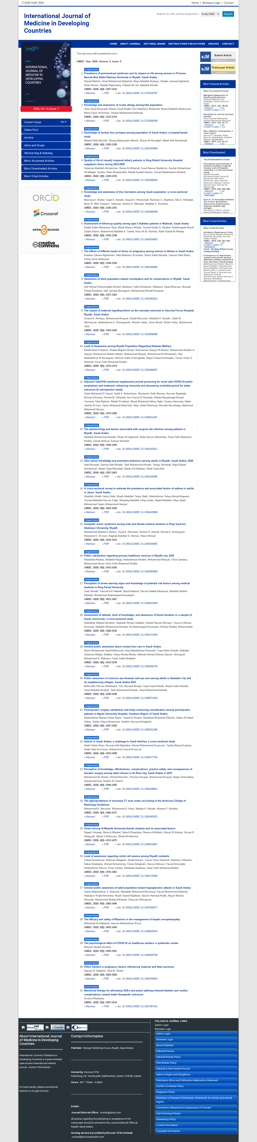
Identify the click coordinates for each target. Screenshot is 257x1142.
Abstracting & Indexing (38, 153)
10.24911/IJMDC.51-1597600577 (139, 907)
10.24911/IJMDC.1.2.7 (214, 110)
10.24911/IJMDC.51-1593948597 (139, 370)
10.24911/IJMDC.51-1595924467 (139, 844)
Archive (28, 137)
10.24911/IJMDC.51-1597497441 (139, 1006)
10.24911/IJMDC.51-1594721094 (139, 635)
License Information (167, 1125)
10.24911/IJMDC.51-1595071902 (139, 698)
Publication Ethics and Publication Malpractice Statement (187, 1080)
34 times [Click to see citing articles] (218, 250)
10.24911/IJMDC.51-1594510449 (139, 603)
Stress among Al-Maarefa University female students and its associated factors (129, 828)
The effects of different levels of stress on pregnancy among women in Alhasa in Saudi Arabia (139, 251)
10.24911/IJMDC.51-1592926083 (139, 239)
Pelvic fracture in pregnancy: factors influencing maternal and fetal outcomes (129, 967)
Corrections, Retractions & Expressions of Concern (183, 1107)
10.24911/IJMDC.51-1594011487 (139, 417)
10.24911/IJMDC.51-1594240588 (139, 512)
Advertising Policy (166, 1119)
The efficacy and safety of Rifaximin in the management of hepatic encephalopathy (132, 919)
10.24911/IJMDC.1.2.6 (214, 127)
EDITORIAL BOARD (154, 43)
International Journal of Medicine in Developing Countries (57, 23)
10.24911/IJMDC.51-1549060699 (213, 246)
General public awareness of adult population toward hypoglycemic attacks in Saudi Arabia (137, 888)
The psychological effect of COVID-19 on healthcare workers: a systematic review (131, 943)
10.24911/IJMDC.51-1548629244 (139, 931)
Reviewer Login (212, 2)
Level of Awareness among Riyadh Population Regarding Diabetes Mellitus (127, 346)
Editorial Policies (165, 1051)
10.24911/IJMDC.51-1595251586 (139, 729)
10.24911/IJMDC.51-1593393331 (139, 298)
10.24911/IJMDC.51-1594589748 (139, 955)
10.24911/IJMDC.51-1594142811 (139, 449)
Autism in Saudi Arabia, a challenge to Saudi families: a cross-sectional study (129, 741)
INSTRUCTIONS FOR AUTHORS (186, 43)
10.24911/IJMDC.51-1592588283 (139, 180)
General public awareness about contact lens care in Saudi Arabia (122, 646)
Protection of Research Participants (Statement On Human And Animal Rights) (194, 1099)
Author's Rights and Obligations (173, 1074)
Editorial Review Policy (168, 1057)
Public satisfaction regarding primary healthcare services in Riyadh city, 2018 (129, 555)
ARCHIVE (213, 43)
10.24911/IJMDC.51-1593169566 (139, 267)
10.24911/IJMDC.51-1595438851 (139, 789)
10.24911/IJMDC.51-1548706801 (213, 194)
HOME (113, 43)
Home (196, 2)
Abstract (91, 93)
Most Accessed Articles (39, 160)
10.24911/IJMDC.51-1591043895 (139, 148)
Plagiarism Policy (165, 1092)
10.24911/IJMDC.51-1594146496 (139, 476)
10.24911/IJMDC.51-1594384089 (139, 571)
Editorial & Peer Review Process (173, 1068)
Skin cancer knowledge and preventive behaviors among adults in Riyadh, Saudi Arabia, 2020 (138, 461)
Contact (229, 2)
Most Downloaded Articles (40, 168)
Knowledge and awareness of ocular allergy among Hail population (123, 105)
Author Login (162, 1025)
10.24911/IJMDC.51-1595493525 (139, 816)
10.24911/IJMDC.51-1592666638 (139, 211)
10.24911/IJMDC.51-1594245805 (139, 544)
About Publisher (164, 1045)
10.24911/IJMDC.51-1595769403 (139, 978)
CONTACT (228, 43)
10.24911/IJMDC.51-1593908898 (139, 334)
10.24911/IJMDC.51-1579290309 (139, 121)
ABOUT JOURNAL (130, 43)
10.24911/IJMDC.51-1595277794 (139, 757)
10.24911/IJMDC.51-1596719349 (139, 876)
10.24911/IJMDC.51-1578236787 (139, 93)
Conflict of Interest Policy (169, 1086)
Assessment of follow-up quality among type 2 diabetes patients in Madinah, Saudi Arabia (136, 223)
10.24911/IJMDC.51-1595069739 (139, 666)
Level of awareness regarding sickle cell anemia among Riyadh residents (126, 856)
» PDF (105, 93)
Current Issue (45, 122)
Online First (31, 130)
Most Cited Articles (36, 176)
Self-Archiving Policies (168, 1113)
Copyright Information (168, 1131)
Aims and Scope (34, 145)
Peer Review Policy (166, 1062)
